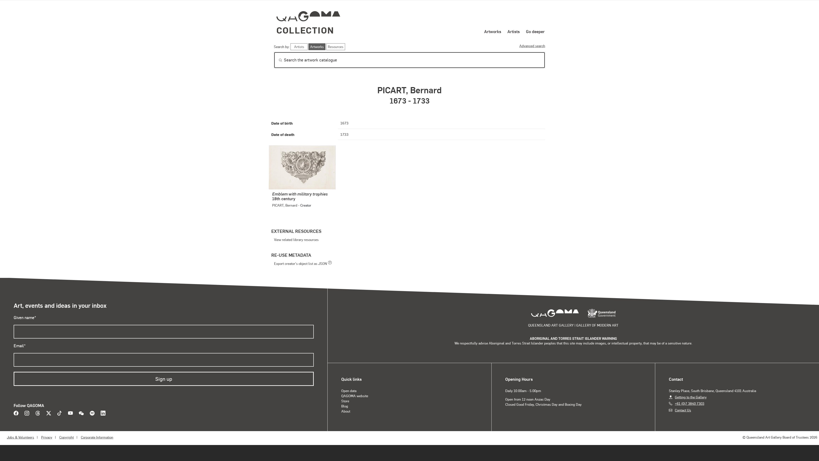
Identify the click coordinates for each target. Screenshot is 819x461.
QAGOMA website (354, 396)
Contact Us (683, 410)
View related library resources (296, 239)
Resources (335, 46)
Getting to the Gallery (691, 397)
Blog (344, 406)
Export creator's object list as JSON (300, 263)
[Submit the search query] (277, 60)
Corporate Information (97, 437)
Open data (348, 390)
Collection (305, 30)
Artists (513, 31)
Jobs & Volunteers (20, 437)
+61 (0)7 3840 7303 (689, 403)
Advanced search (532, 46)
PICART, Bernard (284, 205)
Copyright (66, 437)
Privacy (46, 437)
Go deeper (535, 31)
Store (345, 401)
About (345, 411)
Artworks (492, 31)
